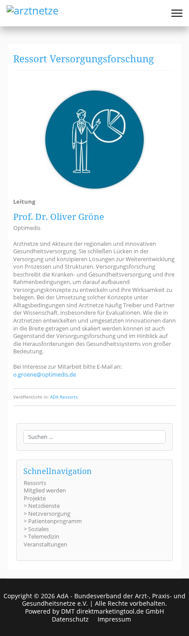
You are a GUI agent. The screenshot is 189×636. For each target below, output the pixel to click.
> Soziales (36, 529)
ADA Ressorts (64, 397)
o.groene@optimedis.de (44, 374)
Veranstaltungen (45, 544)
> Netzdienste (42, 506)
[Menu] (176, 13)
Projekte (35, 498)
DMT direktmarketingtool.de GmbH (112, 611)
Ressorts (35, 483)
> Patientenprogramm (53, 521)
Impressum (114, 619)
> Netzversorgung (47, 513)
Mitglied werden (45, 490)
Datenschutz (70, 619)
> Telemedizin (41, 536)
